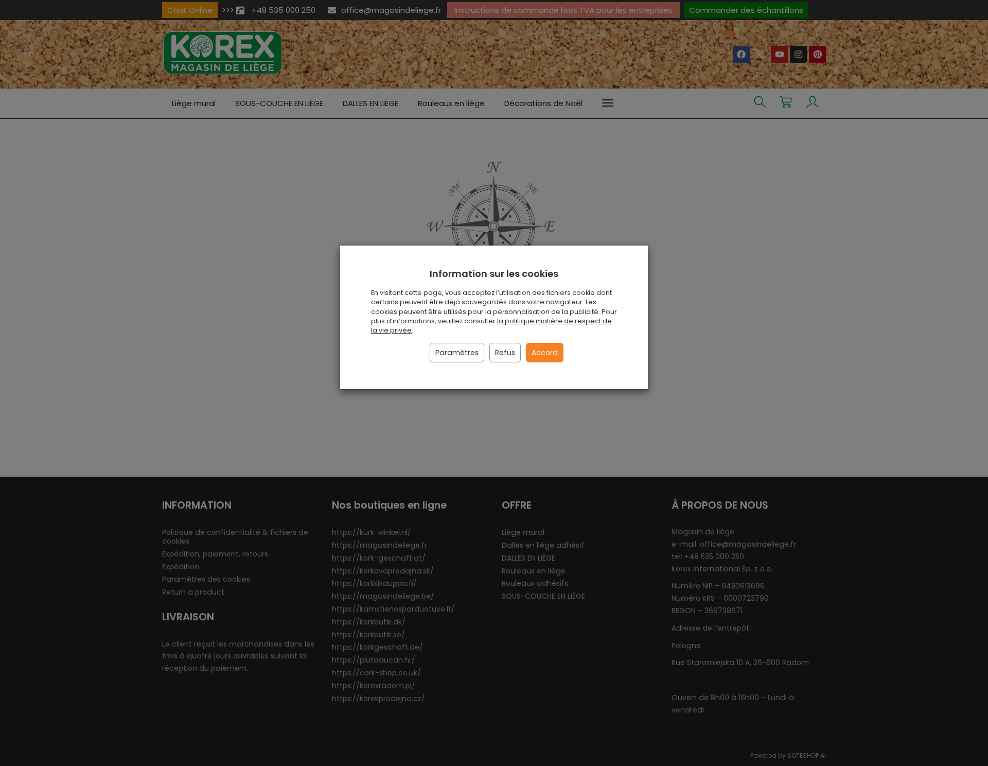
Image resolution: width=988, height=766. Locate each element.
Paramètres (457, 352)
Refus (505, 352)
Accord (545, 352)
